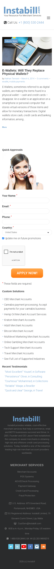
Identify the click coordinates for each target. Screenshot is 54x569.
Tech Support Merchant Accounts (23, 347)
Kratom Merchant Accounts (19, 319)
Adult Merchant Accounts (18, 325)
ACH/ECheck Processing (27, 481)
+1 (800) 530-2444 (31, 22)
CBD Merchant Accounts (18, 299)
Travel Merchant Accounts (19, 353)
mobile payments (17, 81)
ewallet (5, 81)
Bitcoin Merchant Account (18, 331)
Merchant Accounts (27, 472)
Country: (8, 227)
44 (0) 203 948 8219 (39, 538)
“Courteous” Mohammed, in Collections (26, 381)
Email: (6, 206)
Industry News (11, 41)
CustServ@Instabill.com (29, 523)
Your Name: (9, 195)
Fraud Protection (27, 495)
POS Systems (27, 476)
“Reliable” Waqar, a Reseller (20, 385)
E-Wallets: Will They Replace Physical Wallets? (23, 72)
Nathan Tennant (12, 78)
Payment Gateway (27, 486)
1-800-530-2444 (17, 538)
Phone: (7, 217)
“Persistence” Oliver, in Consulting (23, 376)
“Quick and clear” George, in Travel (24, 390)
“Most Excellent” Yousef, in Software (25, 371)
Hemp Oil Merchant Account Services (25, 314)
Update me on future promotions (23, 238)
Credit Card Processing (27, 491)
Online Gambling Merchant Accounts (24, 342)
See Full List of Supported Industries (24, 358)
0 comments (43, 78)
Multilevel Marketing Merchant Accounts (27, 336)
